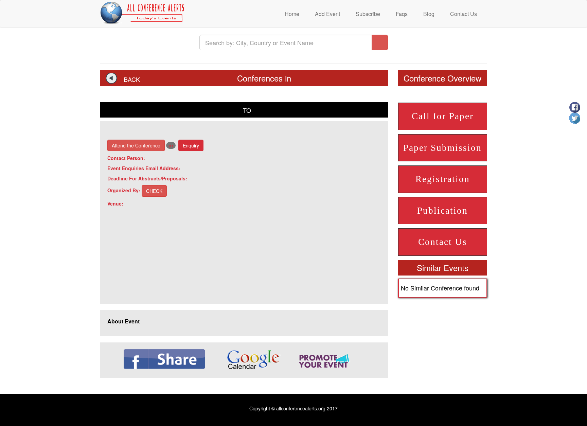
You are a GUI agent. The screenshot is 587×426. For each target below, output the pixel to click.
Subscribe (367, 14)
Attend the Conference (136, 145)
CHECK (154, 191)
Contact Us (463, 14)
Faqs (401, 14)
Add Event (327, 14)
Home (291, 14)
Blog (428, 14)
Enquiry (191, 145)
